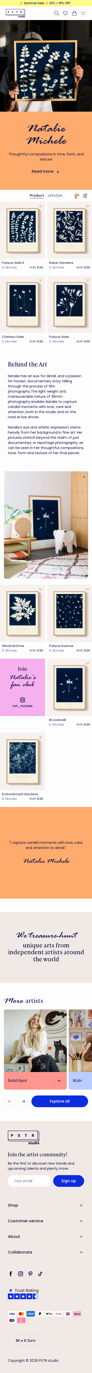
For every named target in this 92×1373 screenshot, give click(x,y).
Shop (13, 1205)
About (14, 1236)
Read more (42, 171)
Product (37, 195)
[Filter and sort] (86, 196)
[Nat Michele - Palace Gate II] (22, 230)
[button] (85, 13)
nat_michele (23, 706)
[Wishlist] (65, 13)
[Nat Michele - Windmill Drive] (22, 613)
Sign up (68, 1181)
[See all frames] (76, 196)
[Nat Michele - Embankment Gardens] (22, 761)
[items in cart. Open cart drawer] (74, 13)
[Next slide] (23, 1101)
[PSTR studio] (15, 13)
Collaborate (20, 1252)
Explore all (60, 1101)
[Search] (57, 13)
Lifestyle (55, 195)
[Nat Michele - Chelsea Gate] (22, 304)
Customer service (25, 1221)
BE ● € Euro (26, 1340)
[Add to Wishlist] (40, 206)
